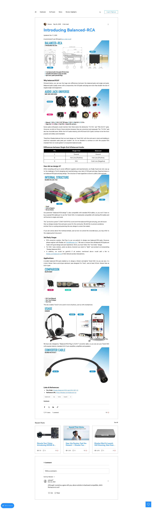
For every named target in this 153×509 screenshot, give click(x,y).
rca (54, 397)
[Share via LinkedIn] (53, 407)
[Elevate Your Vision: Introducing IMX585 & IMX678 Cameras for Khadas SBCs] (47, 433)
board (65, 397)
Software (52, 12)
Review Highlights (71, 12)
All (35, 12)
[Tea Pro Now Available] (76, 433)
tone (59, 397)
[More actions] (108, 24)
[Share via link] (57, 407)
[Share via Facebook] (44, 407)
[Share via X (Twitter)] (49, 407)
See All (116, 422)
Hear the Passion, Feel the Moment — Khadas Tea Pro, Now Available (76, 444)
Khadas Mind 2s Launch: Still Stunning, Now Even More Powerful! (104, 444)
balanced (47, 397)
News (60, 12)
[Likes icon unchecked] (49, 493)
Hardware (43, 12)
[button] (100, 12)
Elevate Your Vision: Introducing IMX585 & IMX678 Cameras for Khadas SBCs (45, 444)
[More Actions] (108, 481)
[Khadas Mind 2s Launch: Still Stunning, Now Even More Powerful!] (105, 433)
